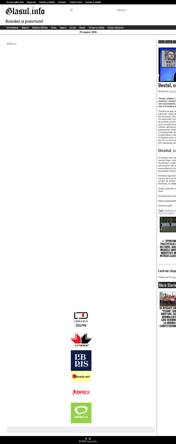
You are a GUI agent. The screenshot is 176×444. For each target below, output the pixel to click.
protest (170, 213)
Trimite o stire (75, 2)
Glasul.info (25, 11)
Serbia (53, 27)
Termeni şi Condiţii (47, 2)
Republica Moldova (40, 27)
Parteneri (62, 2)
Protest (169, 42)
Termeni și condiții (93, 2)
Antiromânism (13, 27)
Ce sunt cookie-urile (15, 2)
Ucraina (73, 27)
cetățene (169, 210)
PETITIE (162, 213)
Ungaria (63, 27)
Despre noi (31, 2)
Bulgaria (25, 27)
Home (161, 42)
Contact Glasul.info (116, 27)
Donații (82, 27)
